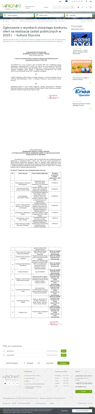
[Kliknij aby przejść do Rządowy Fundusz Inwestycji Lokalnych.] (60, 1)
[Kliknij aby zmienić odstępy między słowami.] (79, 1)
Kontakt (46, 7)
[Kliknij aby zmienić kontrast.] (86, 1)
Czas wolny (73, 15)
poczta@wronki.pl (80, 386)
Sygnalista (52, 403)
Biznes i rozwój (43, 15)
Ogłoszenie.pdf (10, 351)
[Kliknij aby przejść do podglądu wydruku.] (38, 363)
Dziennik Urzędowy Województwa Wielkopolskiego (33, 387)
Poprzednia (83, 20)
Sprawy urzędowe (12, 15)
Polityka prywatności (41, 403)
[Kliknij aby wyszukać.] (72, 7)
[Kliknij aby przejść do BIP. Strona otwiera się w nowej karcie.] (90, 7)
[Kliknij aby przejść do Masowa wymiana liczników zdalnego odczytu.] (81, 92)
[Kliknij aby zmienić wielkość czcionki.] (72, 1)
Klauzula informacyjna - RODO (33, 375)
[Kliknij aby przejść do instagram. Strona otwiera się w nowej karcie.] (86, 7)
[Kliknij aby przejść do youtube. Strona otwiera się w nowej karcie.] (78, 7)
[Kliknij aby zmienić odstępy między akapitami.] (81, 1)
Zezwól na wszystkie (82, 410)
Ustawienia (64, 410)
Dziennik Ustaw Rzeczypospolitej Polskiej (35, 384)
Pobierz (63, 351)
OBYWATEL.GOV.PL (30, 378)
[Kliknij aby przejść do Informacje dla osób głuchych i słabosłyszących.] (90, 1)
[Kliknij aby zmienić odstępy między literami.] (75, 1)
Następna (90, 20)
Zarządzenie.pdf (10, 355)
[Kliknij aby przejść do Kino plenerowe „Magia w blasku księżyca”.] (81, 66)
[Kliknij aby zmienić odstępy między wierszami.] (77, 1)
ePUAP (27, 381)
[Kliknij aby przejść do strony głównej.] (12, 7)
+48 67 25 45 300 (83, 383)
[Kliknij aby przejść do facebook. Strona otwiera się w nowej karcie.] (82, 7)
